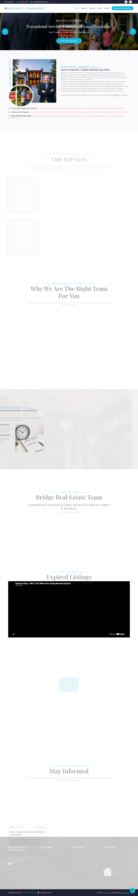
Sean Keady (40, 799)
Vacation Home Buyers (81, 872)
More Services (69, 247)
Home (77, 8)
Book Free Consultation (122, 8)
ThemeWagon (125, 893)
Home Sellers (77, 852)
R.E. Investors (78, 862)
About (83, 8)
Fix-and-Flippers (78, 865)
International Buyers (80, 879)
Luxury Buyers (78, 859)
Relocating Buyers (79, 869)
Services (92, 8)
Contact (106, 8)
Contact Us (10, 2)
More (99, 8)
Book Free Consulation (69, 41)
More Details (69, 377)
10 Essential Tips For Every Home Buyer (69, 805)
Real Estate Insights (48, 865)
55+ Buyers (77, 875)
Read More (17, 187)
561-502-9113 (23, 2)
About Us (44, 856)
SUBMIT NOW (100, 453)
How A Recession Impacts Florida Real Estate (28, 805)
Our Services (45, 862)
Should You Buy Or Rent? (105, 803)
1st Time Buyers (79, 856)
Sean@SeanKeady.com (40, 2)
